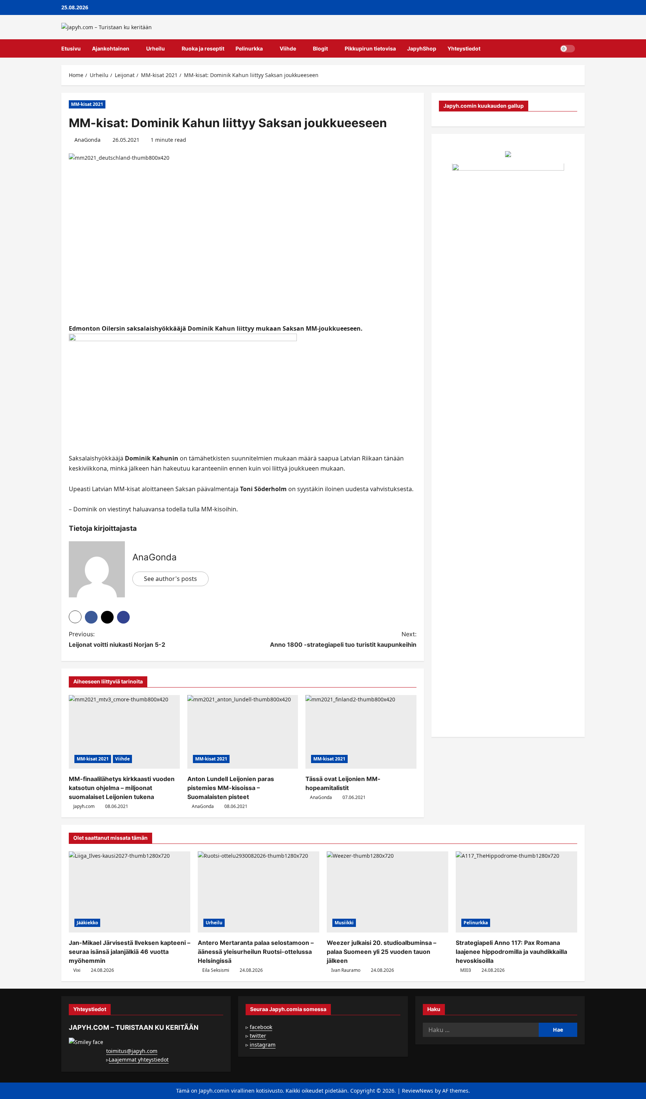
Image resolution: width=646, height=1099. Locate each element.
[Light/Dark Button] (567, 48)
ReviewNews (417, 1090)
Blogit (320, 48)
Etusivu (71, 48)
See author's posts (170, 579)
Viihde (288, 48)
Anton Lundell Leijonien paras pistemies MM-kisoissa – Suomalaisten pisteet (230, 787)
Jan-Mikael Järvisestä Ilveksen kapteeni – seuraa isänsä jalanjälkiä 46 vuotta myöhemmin (129, 951)
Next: (343, 639)
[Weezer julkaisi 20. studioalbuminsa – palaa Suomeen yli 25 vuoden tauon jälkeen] (387, 892)
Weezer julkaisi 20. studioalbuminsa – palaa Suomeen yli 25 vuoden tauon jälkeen (381, 951)
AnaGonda (87, 139)
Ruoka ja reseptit (203, 48)
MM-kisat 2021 (87, 104)
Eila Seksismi (215, 970)
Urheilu (155, 48)
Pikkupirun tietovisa (370, 48)
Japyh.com (84, 806)
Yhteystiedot (463, 48)
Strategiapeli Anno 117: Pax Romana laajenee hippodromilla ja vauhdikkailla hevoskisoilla (511, 951)
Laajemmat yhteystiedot (139, 1059)
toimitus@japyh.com (131, 1050)
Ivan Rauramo (345, 970)
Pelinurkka (249, 48)
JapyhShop (421, 48)
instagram (263, 1044)
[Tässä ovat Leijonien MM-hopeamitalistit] (360, 732)
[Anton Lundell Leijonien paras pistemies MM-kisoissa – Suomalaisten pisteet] (242, 732)
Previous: (117, 639)
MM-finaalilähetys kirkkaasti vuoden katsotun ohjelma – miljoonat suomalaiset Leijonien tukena (122, 787)
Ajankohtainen (110, 48)
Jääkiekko (87, 922)
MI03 (465, 970)
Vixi (76, 970)
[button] (583, 49)
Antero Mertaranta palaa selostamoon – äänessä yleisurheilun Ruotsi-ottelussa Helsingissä (256, 951)
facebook (261, 1027)
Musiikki (344, 922)
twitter (258, 1035)
